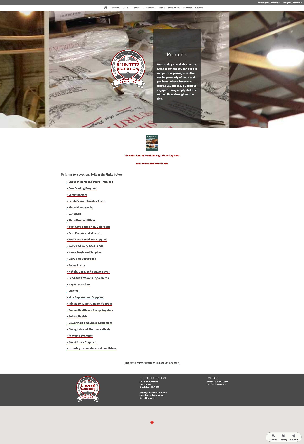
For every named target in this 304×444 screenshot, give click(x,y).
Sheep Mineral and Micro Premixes (91, 182)
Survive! (74, 291)
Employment (173, 8)
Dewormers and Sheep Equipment (90, 323)
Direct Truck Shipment (83, 342)
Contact (136, 8)
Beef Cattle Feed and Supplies (88, 239)
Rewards (199, 8)
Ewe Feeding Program (83, 188)
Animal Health (78, 316)
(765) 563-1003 (272, 2)
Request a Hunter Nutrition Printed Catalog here (152, 362)
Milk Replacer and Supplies (86, 297)
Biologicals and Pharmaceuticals (89, 329)
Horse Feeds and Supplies (85, 252)
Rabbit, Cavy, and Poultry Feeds (89, 271)
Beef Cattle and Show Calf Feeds (89, 226)
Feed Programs (148, 8)
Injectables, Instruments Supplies (90, 303)
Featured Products (81, 335)
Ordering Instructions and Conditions (92, 348)
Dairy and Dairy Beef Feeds (86, 246)
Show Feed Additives (82, 220)
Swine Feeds (77, 265)
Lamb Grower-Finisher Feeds (87, 201)
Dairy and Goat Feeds (82, 259)
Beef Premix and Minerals (85, 233)
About (125, 8)
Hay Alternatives (79, 284)
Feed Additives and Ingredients (89, 278)
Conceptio (75, 214)
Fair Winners (187, 8)
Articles (162, 8)
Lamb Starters (78, 194)
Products (115, 8)
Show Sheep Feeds (81, 207)
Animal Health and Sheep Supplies (91, 310)
